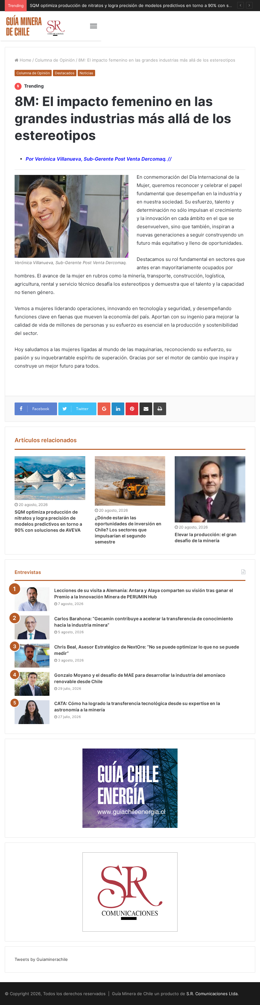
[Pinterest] (132, 409)
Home (24, 60)
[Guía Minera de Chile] (35, 25)
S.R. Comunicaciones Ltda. (212, 993)
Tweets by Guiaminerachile (41, 959)
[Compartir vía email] (146, 409)
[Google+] (104, 409)
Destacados (65, 73)
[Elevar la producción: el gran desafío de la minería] (210, 489)
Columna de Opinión (55, 60)
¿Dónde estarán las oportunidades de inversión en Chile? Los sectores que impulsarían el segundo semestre (128, 529)
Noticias (86, 73)
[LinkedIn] (118, 409)
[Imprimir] (159, 409)
